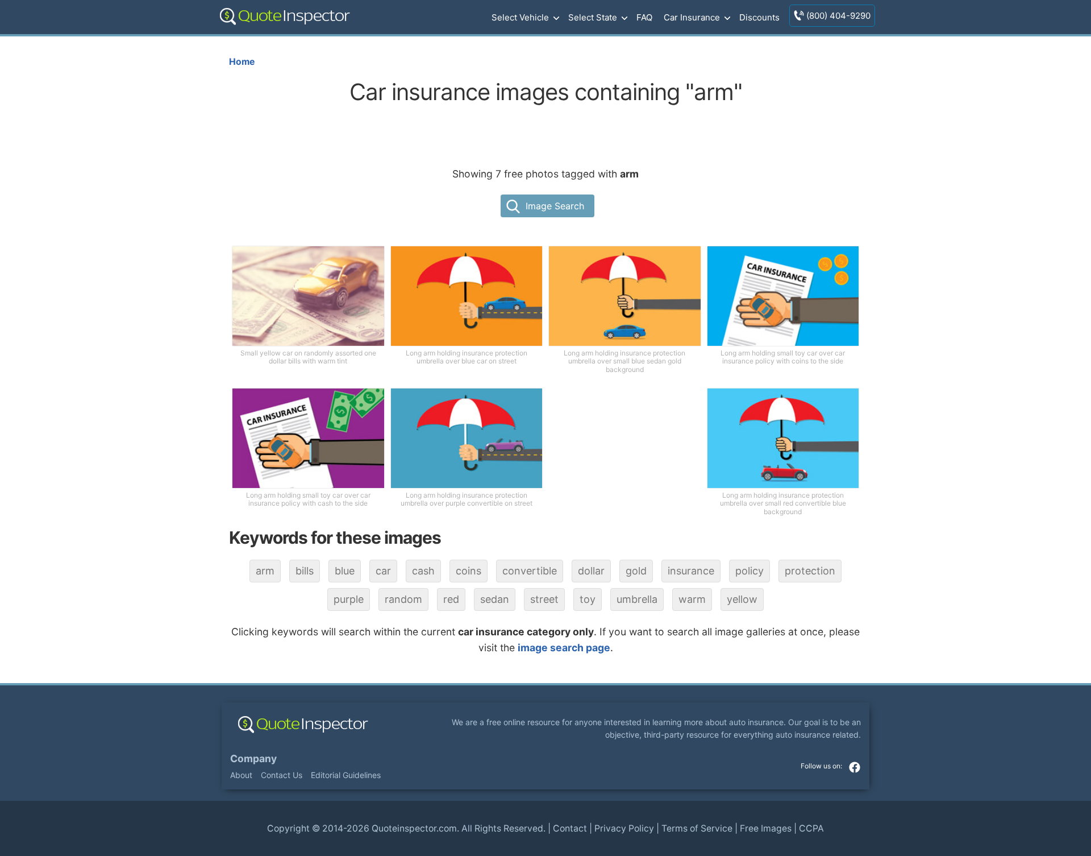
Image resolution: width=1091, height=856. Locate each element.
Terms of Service (696, 828)
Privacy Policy (624, 828)
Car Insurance (692, 17)
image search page (564, 648)
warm (692, 599)
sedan (494, 599)
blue (345, 571)
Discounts (759, 17)
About (241, 775)
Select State (592, 17)
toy (588, 599)
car (383, 571)
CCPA (811, 828)
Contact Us (281, 775)
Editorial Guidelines (346, 775)
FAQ (644, 17)
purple (349, 599)
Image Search (555, 206)
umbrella (637, 599)
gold (636, 571)
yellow (742, 599)
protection (810, 571)
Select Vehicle (520, 17)
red (451, 599)
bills (304, 571)
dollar (591, 571)
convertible (529, 571)
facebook (854, 767)
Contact (570, 828)
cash (423, 571)
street (544, 599)
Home (242, 61)
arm (265, 571)
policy (749, 571)
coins (468, 571)
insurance (691, 571)
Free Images (766, 828)
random (403, 599)
